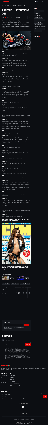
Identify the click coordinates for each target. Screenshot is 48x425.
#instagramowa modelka (39, 19)
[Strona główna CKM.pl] (6, 1)
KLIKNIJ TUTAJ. (5, 269)
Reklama (12, 377)
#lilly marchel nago (15, 283)
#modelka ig (37, 13)
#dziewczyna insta (38, 24)
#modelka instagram (38, 17)
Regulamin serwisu (14, 383)
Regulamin (23, 327)
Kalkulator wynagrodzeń (15, 387)
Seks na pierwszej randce (8, 158)
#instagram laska (38, 30)
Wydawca (12, 381)
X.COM (4, 382)
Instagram (5, 377)
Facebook (4, 375)
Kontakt (12, 379)
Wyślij (28, 344)
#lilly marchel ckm (6, 283)
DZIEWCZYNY (8, 5)
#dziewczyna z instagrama (40, 26)
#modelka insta (37, 15)
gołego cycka (21, 95)
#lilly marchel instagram (25, 283)
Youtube (4, 380)
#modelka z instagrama (39, 10)
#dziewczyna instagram (39, 28)
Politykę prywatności (8, 328)
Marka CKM (13, 375)
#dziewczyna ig (38, 22)
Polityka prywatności (15, 385)
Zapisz (26, 325)
